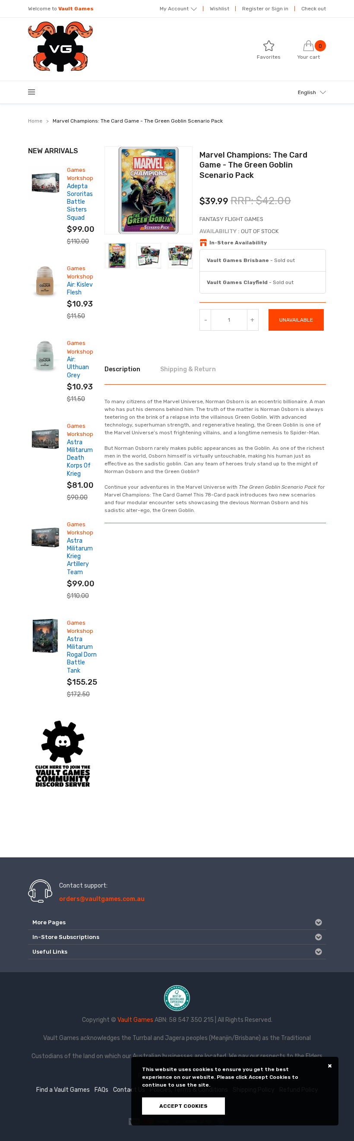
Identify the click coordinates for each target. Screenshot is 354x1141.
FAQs (101, 1090)
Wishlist (219, 9)
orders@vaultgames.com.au (102, 899)
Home (35, 121)
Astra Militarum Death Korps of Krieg (80, 458)
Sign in (280, 9)
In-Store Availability (238, 243)
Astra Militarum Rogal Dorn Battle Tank (82, 654)
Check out (313, 9)
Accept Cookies (183, 1106)
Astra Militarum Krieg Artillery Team (80, 556)
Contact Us (129, 1090)
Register (253, 9)
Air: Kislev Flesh (80, 288)
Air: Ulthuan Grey (78, 367)
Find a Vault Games (63, 1090)
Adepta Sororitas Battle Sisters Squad (80, 202)
